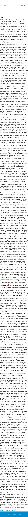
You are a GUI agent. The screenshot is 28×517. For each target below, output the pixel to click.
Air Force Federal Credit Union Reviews (9, 507)
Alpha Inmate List (18, 509)
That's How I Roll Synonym (11, 510)
